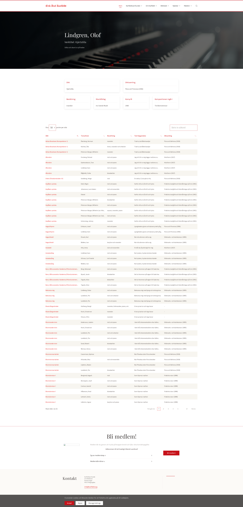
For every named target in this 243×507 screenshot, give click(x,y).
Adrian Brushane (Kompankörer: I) (57, 141)
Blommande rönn (51, 322)
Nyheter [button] (175, 6)
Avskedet (48, 248)
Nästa (193, 409)
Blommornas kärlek (52, 354)
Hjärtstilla (69, 89)
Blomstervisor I (51, 375)
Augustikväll (50, 237)
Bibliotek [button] (164, 6)
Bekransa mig (50, 290)
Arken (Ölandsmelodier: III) (54, 179)
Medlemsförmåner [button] (97, 461)
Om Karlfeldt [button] (150, 6)
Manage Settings (94, 503)
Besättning (111, 136)
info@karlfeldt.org (90, 487)
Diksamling (168, 136)
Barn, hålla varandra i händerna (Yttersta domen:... (62, 269)
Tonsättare (85, 136)
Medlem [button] (187, 6)
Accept (69, 503)
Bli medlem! (171, 453)
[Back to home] (56, 6)
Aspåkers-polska (51, 184)
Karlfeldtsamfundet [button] (133, 6)
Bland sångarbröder (52, 306)
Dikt (47, 136)
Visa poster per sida (56, 127)
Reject (80, 503)
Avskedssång (50, 253)
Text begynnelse (140, 136)
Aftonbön (49, 157)
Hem (120, 6)
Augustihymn (50, 226)
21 (187, 409)
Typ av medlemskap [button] (97, 455)
